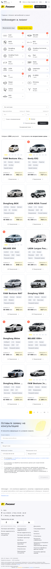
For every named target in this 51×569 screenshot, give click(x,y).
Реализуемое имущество (5, 534)
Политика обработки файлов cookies (40, 548)
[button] (7, 2)
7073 (4, 510)
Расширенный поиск (25, 127)
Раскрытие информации (38, 539)
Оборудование (21, 546)
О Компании (37, 536)
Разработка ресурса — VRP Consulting (10, 560)
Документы (37, 526)
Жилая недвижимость (8, 531)
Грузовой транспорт (23, 537)
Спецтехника (21, 549)
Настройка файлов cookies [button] (39, 552)
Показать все (4, 495)
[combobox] (14, 114)
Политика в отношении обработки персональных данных (41, 544)
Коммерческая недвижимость (21, 529)
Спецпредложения (39, 528)
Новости (36, 531)
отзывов (31, 567)
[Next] (47, 412)
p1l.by (18, 564)
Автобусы (20, 540)
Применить (43, 123)
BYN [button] (40, 2)
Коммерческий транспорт (21, 543)
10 (44, 412)
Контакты (37, 533)
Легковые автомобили (8, 528)
